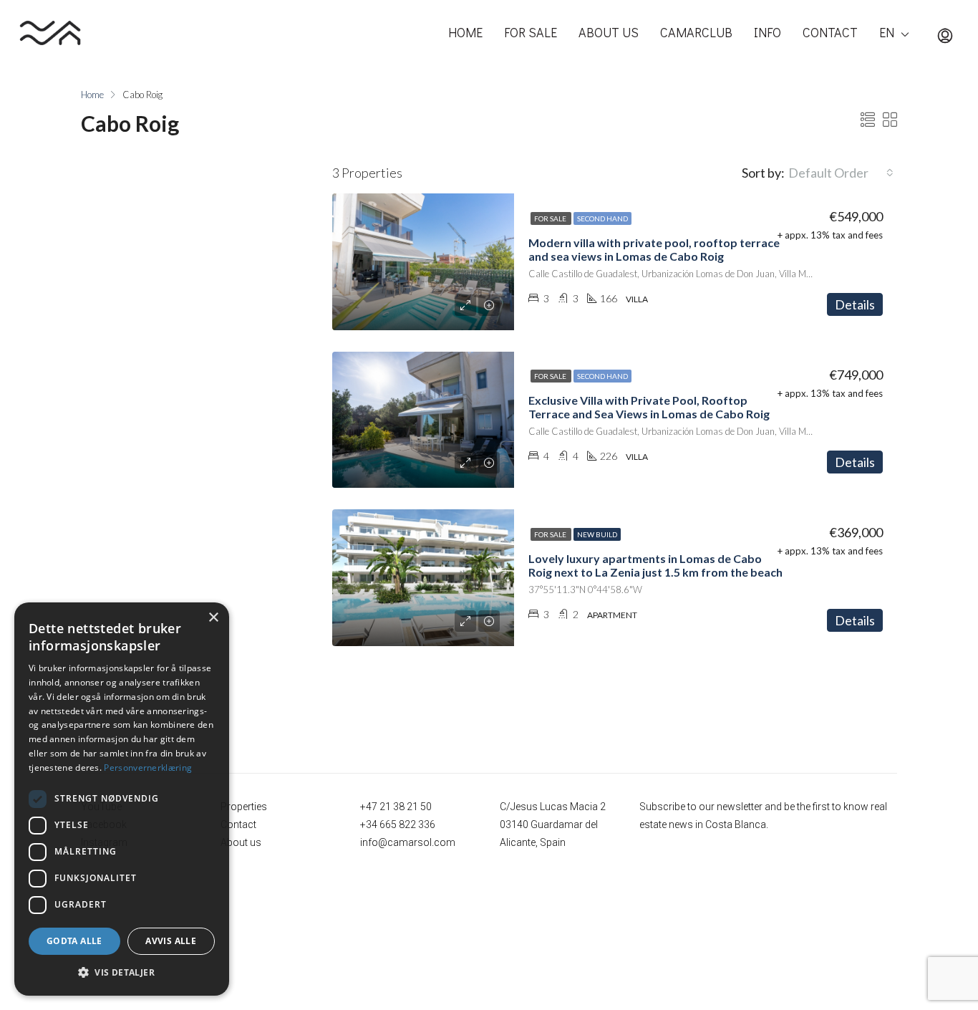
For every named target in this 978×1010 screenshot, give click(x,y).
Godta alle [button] (74, 941)
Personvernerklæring (148, 767)
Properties (244, 806)
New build (597, 534)
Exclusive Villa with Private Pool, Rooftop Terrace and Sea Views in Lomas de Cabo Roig (649, 406)
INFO (767, 32)
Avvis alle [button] (170, 941)
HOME (465, 32)
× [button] (213, 617)
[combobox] (841, 173)
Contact (238, 824)
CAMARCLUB (696, 32)
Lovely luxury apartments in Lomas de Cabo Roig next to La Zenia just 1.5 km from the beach (655, 565)
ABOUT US (608, 32)
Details (855, 304)
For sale (551, 218)
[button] (122, 972)
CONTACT (830, 32)
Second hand (602, 218)
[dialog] (121, 799)
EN (886, 32)
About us (241, 842)
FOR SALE (530, 32)
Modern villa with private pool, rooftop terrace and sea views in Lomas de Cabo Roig (654, 249)
